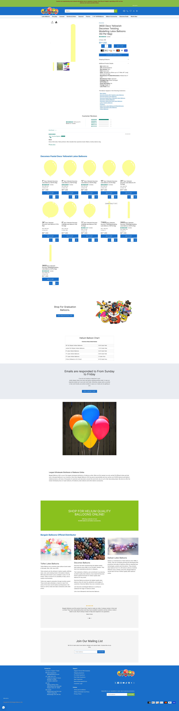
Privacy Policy (77, 694)
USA (48, 683)
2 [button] (89, 618)
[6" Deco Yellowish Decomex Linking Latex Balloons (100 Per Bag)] (70, 210)
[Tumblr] (131, 682)
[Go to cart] (137, 11)
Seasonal (80, 16)
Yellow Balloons (104, 109)
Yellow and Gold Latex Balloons (108, 107)
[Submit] (115, 11)
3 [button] (91, 618)
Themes (88, 16)
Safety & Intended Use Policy (81, 691)
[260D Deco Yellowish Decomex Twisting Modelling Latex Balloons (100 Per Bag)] (128, 210)
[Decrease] (103, 46)
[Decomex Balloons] (89, 549)
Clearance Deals (123, 16)
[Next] (93, 43)
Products (102, 104)
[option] (73, 43)
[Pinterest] (129, 683)
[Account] (133, 11)
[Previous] (52, 43)
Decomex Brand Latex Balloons (108, 96)
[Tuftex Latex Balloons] (56, 549)
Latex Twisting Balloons (106, 102)
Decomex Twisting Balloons (107, 99)
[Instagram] (121, 683)
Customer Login (78, 683)
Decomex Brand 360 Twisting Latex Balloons (112, 95)
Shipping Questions (79, 673)
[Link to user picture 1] (52, 147)
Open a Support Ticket (89, 391)
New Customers (78, 679)
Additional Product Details (106, 63)
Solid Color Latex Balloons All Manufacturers (112, 106)
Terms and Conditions (80, 689)
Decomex (101, 23)
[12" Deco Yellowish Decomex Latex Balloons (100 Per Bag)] (89, 168)
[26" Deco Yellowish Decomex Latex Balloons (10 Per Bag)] (128, 168)
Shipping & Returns (104, 59)
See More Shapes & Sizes (114, 54)
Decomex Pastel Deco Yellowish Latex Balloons (112, 98)
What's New (134, 16)
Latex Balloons (46, 16)
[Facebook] (118, 683)
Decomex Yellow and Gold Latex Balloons (111, 101)
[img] (52, 134)
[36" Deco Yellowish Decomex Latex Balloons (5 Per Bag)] (50, 210)
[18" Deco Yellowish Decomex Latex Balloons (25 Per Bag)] (109, 168)
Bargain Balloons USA (17, 702)
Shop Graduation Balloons (65, 315)
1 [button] (88, 618)
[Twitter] (115, 683)
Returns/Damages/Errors (80, 681)
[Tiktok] (126, 683)
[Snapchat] (134, 682)
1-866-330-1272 (51, 676)
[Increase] (110, 46)
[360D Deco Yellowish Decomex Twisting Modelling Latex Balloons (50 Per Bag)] (50, 253)
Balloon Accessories (111, 16)
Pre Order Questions (79, 675)
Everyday (54, 16)
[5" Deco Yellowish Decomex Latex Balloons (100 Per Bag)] (50, 168)
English (135, 5)
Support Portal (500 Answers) (82, 670)
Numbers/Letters (71, 16)
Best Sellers (103, 93)
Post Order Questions (79, 677)
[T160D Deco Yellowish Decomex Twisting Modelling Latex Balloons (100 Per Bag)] (109, 210)
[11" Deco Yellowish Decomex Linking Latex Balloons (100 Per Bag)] (89, 210)
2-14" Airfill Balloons (98, 16)
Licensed (61, 16)
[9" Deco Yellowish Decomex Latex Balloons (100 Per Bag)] (70, 168)
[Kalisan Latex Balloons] (123, 546)
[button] (94, 119)
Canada (49, 689)
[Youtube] (123, 683)
